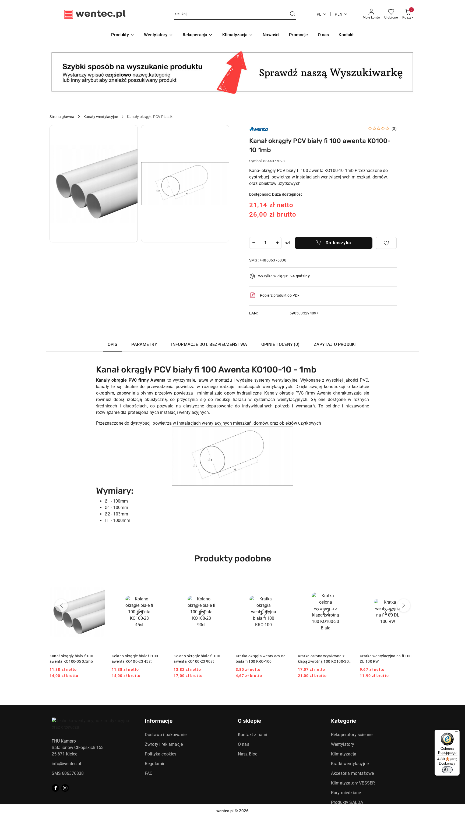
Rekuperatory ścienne (351, 734)
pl (319, 14)
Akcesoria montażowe (352, 773)
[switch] (447, 769)
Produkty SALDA (347, 802)
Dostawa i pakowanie (165, 734)
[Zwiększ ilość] (277, 243)
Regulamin (155, 763)
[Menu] (456, 733)
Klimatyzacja (343, 754)
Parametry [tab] (144, 344)
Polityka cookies (161, 754)
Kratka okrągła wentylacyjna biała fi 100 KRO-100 (261, 659)
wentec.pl (225, 810)
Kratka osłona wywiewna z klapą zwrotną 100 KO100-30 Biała (323, 659)
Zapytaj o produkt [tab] (336, 344)
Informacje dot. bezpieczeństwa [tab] (209, 344)
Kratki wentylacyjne (350, 763)
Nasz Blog (248, 754)
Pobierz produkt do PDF (280, 295)
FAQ (149, 773)
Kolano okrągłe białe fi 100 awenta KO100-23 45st (135, 659)
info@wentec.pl (66, 763)
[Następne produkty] (403, 605)
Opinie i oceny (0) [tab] (280, 344)
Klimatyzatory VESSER (353, 783)
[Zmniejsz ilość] (253, 243)
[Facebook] (55, 788)
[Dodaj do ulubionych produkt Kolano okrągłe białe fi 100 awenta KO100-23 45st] (161, 581)
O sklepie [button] (249, 721)
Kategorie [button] (343, 721)
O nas (243, 744)
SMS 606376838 (68, 773)
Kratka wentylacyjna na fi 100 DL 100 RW (385, 659)
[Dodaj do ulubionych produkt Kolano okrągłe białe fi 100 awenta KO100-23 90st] (223, 581)
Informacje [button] (159, 721)
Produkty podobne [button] (232, 558)
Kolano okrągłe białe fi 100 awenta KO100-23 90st (197, 659)
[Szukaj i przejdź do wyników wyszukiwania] (292, 14)
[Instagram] (65, 788)
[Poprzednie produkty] (61, 605)
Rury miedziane (346, 792)
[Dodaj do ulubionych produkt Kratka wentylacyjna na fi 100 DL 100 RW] (409, 581)
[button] (94, 183)
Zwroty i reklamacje (164, 744)
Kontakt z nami (252, 734)
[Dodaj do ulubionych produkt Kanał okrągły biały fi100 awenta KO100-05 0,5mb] (99, 581)
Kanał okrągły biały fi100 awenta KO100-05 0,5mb (71, 659)
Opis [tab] (113, 344)
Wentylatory (342, 744)
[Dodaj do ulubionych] (386, 243)
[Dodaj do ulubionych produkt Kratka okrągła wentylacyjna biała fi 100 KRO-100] (285, 581)
